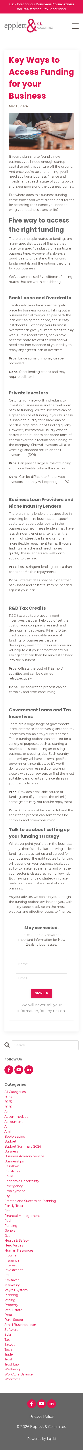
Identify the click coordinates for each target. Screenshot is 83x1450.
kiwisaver (11, 1280)
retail (8, 1315)
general (10, 1231)
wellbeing (12, 1369)
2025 (8, 1102)
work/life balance (18, 1374)
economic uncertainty (21, 1181)
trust (8, 1359)
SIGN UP (41, 993)
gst (7, 1236)
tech (8, 1350)
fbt (7, 1211)
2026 (8, 1107)
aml (7, 1131)
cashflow (11, 1166)
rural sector (13, 1320)
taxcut (9, 1344)
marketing (12, 1285)
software (11, 1330)
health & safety (16, 1241)
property (11, 1305)
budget (10, 1141)
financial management (22, 1216)
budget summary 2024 (22, 1146)
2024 (8, 1097)
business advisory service (24, 1156)
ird (6, 1275)
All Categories (15, 1092)
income (10, 1255)
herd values (13, 1245)
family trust (13, 1206)
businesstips (14, 1161)
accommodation (17, 1117)
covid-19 (10, 1176)
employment (14, 1191)
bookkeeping (14, 1137)
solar (8, 1335)
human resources (18, 1250)
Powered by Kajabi (41, 1439)
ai (5, 1127)
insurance (11, 1260)
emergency (13, 1186)
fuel (7, 1221)
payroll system (16, 1290)
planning (11, 1295)
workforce (12, 1379)
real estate (13, 1310)
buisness (11, 1151)
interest (10, 1265)
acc (7, 1112)
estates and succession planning (30, 1201)
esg (7, 1196)
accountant (13, 1122)
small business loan (20, 1325)
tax (7, 1340)
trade (8, 1354)
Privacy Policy (41, 1416)
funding (10, 1226)
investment (13, 1270)
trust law (11, 1364)
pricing (9, 1300)
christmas (12, 1171)
